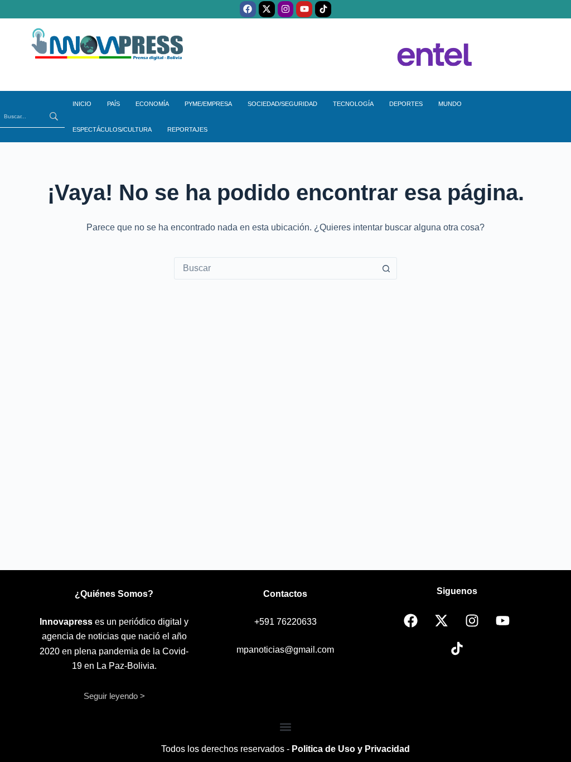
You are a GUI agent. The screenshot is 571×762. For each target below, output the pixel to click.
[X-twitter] (267, 9)
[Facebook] (248, 9)
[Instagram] (286, 9)
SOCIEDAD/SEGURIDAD (282, 103)
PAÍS (113, 103)
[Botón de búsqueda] (385, 268)
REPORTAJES (187, 129)
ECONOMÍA (152, 103)
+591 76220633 (285, 621)
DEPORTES (406, 103)
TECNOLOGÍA (353, 103)
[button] (286, 727)
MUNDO (450, 103)
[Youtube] (304, 9)
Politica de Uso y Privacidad (351, 749)
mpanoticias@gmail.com (285, 649)
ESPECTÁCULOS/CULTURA (112, 129)
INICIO (81, 103)
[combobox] (275, 268)
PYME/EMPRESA (208, 103)
